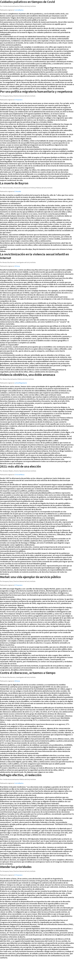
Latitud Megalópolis (20, 383)
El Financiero (18, 100)
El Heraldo (17, 191)
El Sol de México (20, 475)
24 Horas (17, 266)
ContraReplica (18, 10)
